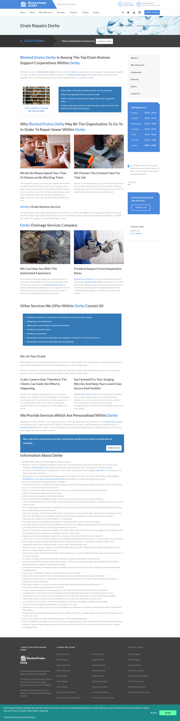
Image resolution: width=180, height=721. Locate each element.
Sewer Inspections (97, 470)
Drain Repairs (62, 681)
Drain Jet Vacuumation (66, 692)
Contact (96, 12)
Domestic (135, 79)
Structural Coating (42, 479)
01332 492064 (129, 5)
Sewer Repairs (38, 468)
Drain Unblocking (63, 665)
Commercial (136, 72)
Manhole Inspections (137, 687)
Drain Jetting (62, 676)
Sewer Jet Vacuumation (138, 676)
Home (22, 12)
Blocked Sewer (99, 676)
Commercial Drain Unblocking (69, 698)
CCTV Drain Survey (136, 681)
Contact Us (113, 448)
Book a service (152, 12)
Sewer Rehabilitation (101, 692)
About (32, 12)
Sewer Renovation (100, 687)
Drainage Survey (57, 479)
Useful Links (136, 647)
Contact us (135, 94)
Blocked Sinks (98, 654)
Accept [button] (168, 713)
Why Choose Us (46, 12)
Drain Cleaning (62, 660)
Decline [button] (154, 713)
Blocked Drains (63, 654)
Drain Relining (62, 687)
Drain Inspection (63, 670)
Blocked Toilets (99, 665)
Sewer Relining (134, 660)
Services (60, 12)
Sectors (73, 12)
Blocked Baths (98, 660)
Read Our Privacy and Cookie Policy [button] (20, 717)
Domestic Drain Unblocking (103, 698)
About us (134, 58)
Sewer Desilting (135, 665)
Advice (86, 12)
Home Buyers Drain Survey (139, 692)
